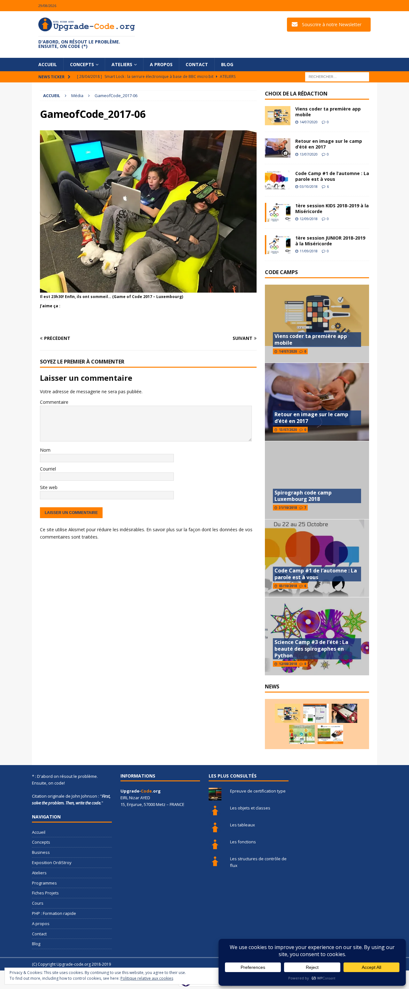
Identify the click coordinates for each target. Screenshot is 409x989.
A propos (161, 64)
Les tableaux (242, 825)
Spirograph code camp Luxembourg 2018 (303, 496)
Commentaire (54, 402)
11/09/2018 (309, 251)
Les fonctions (243, 842)
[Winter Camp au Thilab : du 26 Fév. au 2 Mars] (302, 734)
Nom (45, 450)
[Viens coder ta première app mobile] (277, 115)
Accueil (47, 64)
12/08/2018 (288, 664)
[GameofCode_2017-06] (148, 289)
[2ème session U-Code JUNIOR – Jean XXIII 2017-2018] (330, 734)
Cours (37, 903)
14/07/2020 (309, 121)
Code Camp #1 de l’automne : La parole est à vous (332, 176)
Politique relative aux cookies (146, 978)
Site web (49, 487)
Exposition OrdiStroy (52, 862)
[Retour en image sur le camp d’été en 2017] (277, 147)
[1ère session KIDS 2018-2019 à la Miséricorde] (277, 212)
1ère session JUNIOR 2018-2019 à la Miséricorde (330, 241)
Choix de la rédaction (296, 93)
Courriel (48, 469)
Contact (197, 64)
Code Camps (281, 272)
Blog (227, 64)
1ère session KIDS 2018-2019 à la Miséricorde (332, 208)
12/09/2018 (309, 218)
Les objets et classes (250, 808)
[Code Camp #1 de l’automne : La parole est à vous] (277, 180)
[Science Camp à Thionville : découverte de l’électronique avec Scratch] (316, 713)
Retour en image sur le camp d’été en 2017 (328, 144)
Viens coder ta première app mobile (328, 112)
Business (41, 852)
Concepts (82, 64)
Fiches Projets (45, 893)
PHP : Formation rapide (54, 913)
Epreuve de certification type (258, 791)
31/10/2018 (288, 507)
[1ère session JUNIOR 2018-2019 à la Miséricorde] (277, 244)
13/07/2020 (309, 154)
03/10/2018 (309, 186)
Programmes (44, 883)
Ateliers (122, 64)
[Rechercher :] (337, 76)
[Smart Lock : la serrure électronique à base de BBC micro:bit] (344, 713)
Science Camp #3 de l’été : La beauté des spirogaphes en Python (311, 649)
